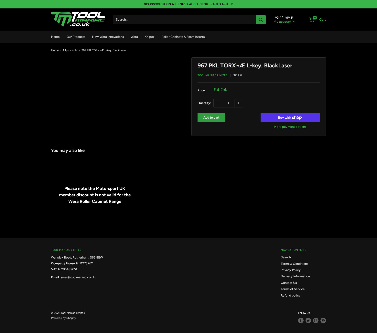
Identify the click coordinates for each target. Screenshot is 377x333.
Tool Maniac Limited (213, 75)
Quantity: (204, 103)
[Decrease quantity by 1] (218, 103)
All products (70, 50)
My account (283, 22)
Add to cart (211, 117)
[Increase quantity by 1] (238, 103)
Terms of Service (293, 289)
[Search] (261, 19)
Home (55, 37)
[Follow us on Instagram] (315, 320)
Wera (134, 37)
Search (286, 257)
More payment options (290, 127)
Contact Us (289, 283)
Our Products (76, 37)
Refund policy (291, 295)
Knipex (150, 37)
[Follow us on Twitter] (308, 320)
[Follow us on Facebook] (301, 320)
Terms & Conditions (294, 264)
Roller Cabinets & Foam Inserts (183, 37)
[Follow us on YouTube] (323, 320)
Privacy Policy (291, 270)
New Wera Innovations (108, 37)
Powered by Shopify (63, 318)
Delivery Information (295, 276)
